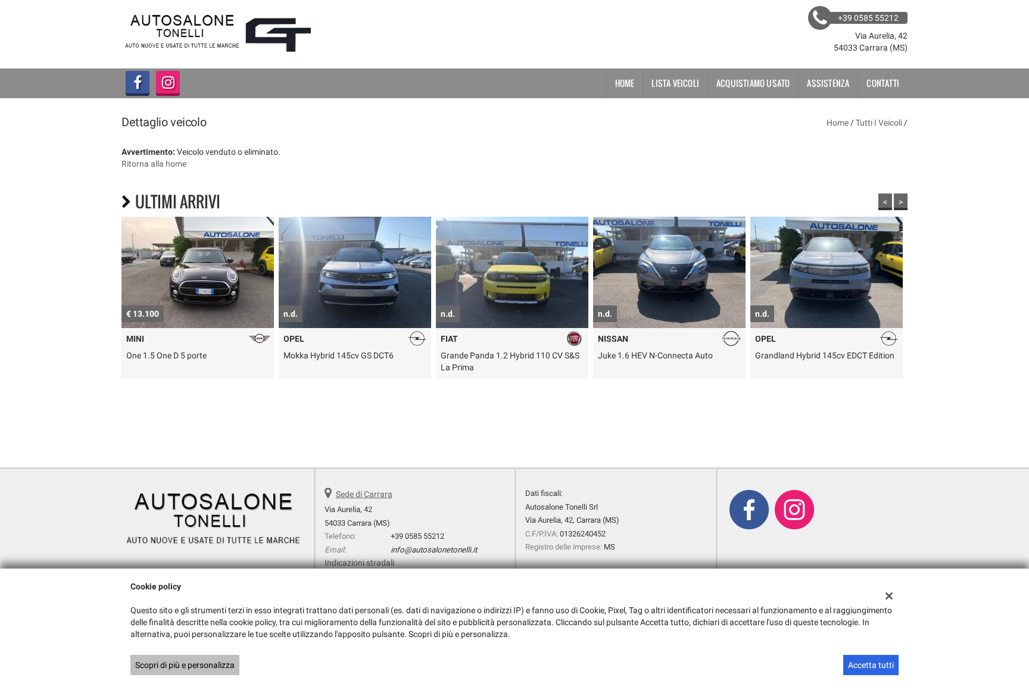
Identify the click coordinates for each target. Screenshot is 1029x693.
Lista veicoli (675, 83)
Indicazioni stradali (359, 562)
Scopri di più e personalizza (185, 665)
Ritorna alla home (153, 163)
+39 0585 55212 (417, 536)
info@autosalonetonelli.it (434, 549)
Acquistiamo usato (753, 83)
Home (625, 83)
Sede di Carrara (364, 494)
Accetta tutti (871, 665)
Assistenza (828, 83)
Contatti (882, 83)
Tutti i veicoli (879, 122)
